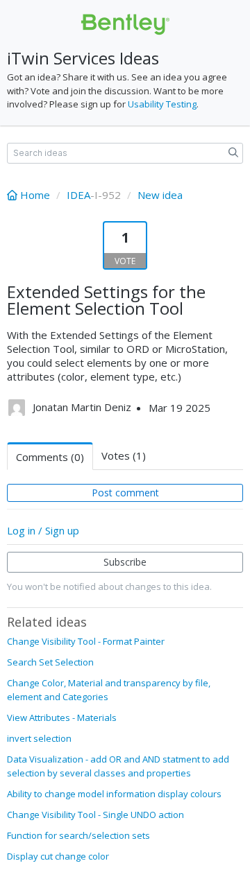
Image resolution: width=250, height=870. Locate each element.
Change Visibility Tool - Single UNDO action (95, 814)
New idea (160, 195)
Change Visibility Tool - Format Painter (86, 641)
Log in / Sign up (43, 530)
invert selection (39, 738)
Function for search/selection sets (78, 835)
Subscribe (125, 561)
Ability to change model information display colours (114, 794)
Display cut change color (58, 856)
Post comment (125, 492)
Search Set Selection (50, 662)
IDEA (78, 195)
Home (35, 195)
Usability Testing (162, 104)
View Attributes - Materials (62, 717)
